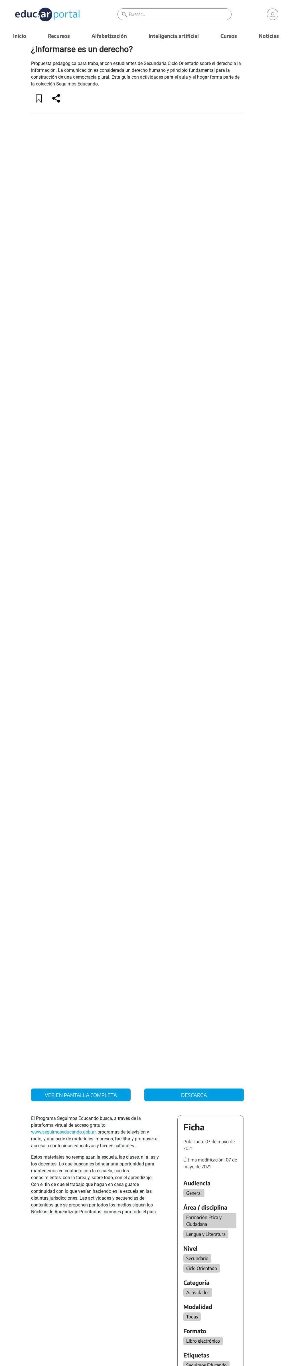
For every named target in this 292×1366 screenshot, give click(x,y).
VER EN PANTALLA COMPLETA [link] (81, 1095)
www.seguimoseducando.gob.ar (63, 1132)
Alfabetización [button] (109, 35)
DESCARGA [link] (194, 1095)
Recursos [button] (59, 35)
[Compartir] (56, 98)
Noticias (269, 35)
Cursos (228, 35)
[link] (272, 14)
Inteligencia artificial (174, 35)
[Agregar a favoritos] (39, 98)
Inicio (19, 35)
